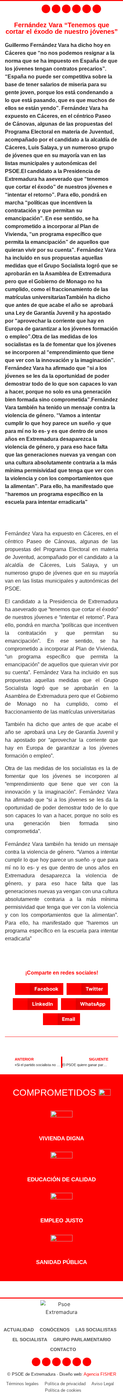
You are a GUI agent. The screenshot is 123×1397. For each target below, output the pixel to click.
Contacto (63, 1349)
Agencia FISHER (100, 1374)
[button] (116, 9)
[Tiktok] (96, 9)
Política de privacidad (65, 1383)
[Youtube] (76, 9)
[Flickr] (86, 9)
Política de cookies (63, 1390)
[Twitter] (66, 9)
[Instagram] (56, 9)
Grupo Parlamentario (82, 1339)
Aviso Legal (103, 1383)
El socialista (29, 1339)
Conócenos (55, 1329)
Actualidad (19, 1329)
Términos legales (22, 1383)
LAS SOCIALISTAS (95, 1329)
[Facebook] (46, 9)
